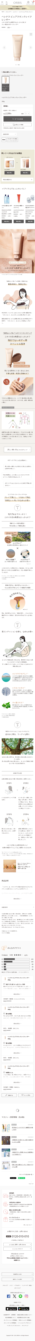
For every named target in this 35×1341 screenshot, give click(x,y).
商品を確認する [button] (7, 179)
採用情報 (13, 1315)
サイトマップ (25, 1325)
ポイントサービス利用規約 (10, 1323)
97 (25, 955)
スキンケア (5, 1285)
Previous (4, 47)
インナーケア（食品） (27, 1285)
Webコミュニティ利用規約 (25, 1320)
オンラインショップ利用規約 (10, 1320)
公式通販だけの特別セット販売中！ (17, 7)
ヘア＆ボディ (17, 1285)
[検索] (6, 2)
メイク (11, 1285)
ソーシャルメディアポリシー (24, 1323)
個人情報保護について (10, 1317)
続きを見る (17, 898)
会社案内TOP (7, 1315)
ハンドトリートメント (19, 210)
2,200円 (5, 87)
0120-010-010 (20, 1236)
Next (31, 47)
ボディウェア (17, 1288)
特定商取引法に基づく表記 (23, 1317)
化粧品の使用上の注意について (24, 1315)
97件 (8, 27)
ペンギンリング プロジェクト (13, 1325)
